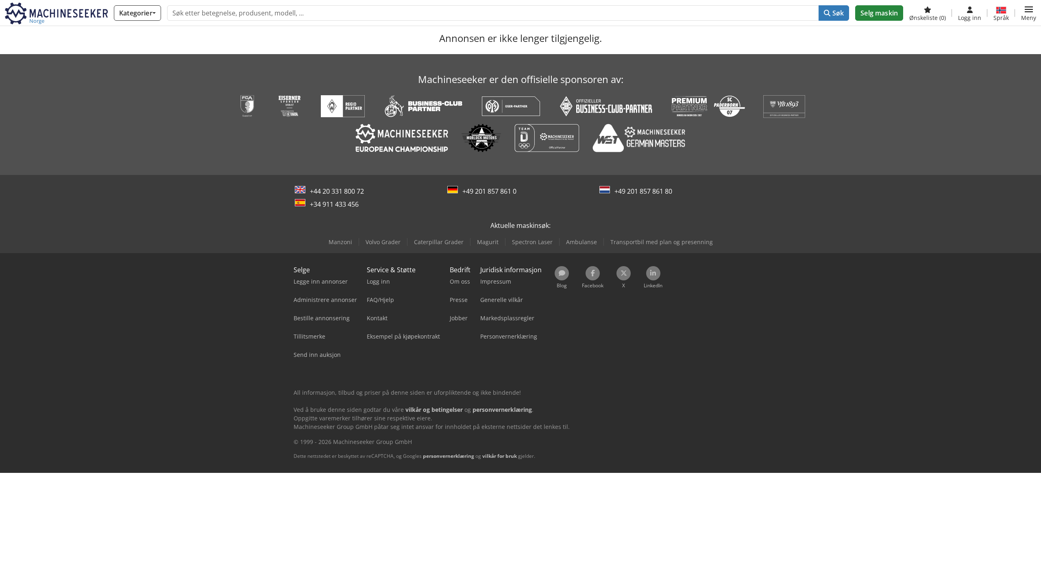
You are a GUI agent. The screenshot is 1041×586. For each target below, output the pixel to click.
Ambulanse (581, 242)
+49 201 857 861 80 (643, 191)
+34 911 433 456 (334, 204)
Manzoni (340, 242)
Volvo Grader (383, 242)
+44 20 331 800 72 (337, 191)
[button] (1028, 13)
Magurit (488, 242)
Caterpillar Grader (439, 242)
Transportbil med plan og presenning (661, 242)
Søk (837, 13)
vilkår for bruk (499, 456)
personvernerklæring (448, 456)
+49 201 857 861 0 (489, 191)
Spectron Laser (532, 242)
